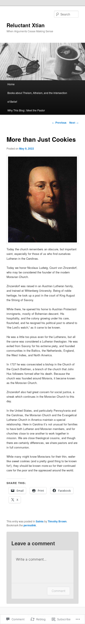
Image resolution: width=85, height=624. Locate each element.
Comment (58, 591)
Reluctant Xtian (26, 25)
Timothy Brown (57, 521)
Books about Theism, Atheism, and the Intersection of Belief (37, 97)
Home (11, 84)
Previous (59, 122)
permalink (30, 525)
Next (73, 122)
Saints (40, 521)
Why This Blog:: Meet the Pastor (26, 110)
